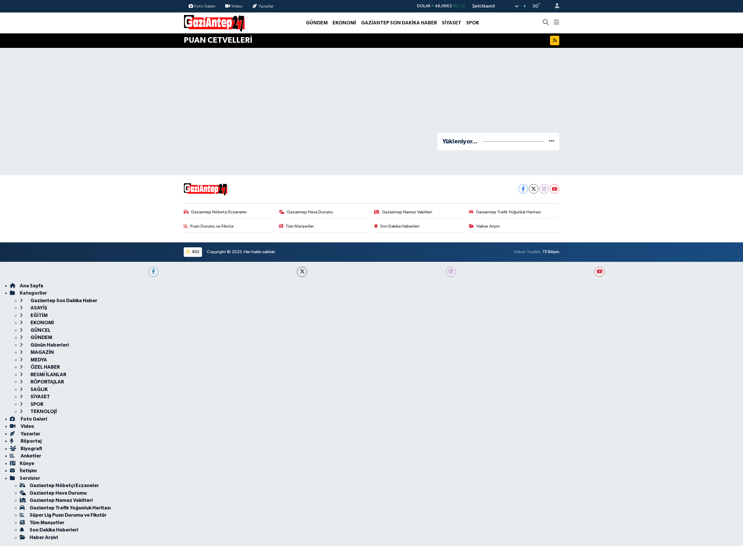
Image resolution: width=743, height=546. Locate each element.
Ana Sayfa (31, 285)
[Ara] (545, 23)
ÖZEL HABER (45, 367)
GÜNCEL (40, 330)
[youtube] (599, 272)
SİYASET (451, 22)
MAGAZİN (42, 352)
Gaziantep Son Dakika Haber (63, 300)
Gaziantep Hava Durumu (310, 212)
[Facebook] (523, 189)
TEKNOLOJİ (43, 411)
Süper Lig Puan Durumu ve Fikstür (68, 515)
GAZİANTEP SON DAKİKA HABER (399, 22)
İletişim (28, 470)
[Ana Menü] (556, 23)
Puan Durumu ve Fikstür (212, 226)
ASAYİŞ (38, 307)
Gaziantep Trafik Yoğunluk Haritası (508, 212)
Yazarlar (266, 6)
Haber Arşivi (488, 226)
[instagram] (451, 272)
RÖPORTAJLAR (47, 381)
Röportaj (31, 441)
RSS (195, 252)
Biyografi (31, 448)
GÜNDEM (317, 22)
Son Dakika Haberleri (399, 226)
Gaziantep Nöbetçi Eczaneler (219, 212)
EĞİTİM (39, 315)
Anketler (30, 455)
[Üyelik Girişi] (554, 6)
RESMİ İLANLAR (48, 374)
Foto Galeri (204, 6)
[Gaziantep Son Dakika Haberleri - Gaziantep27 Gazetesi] (214, 22)
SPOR (472, 22)
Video (237, 6)
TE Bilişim (550, 252)
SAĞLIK (39, 389)
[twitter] (302, 272)
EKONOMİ (344, 22)
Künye (27, 463)
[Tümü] (551, 141)
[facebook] (153, 272)
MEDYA (38, 359)
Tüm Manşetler (300, 226)
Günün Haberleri (49, 345)
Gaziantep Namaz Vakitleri (407, 212)
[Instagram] (544, 189)
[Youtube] (554, 189)
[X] (533, 189)
